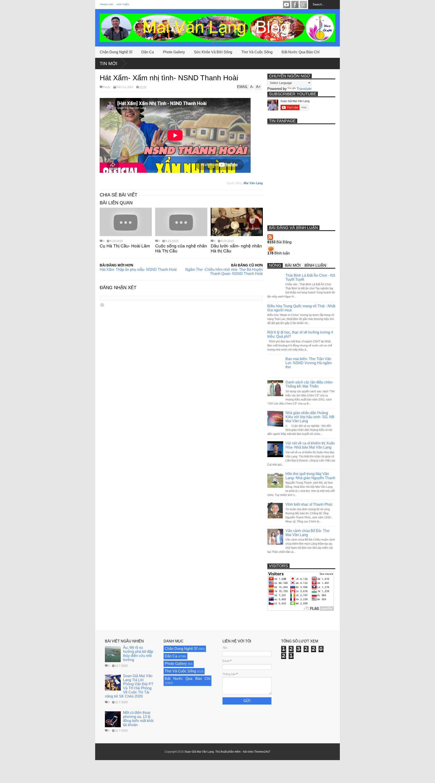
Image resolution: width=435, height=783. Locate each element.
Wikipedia (303, 4)
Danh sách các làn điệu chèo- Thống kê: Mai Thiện (309, 384)
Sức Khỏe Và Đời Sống (213, 52)
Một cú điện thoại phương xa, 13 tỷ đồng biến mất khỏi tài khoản (138, 719)
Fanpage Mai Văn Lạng (295, 4)
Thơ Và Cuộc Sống (257, 52)
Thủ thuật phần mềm (228, 751)
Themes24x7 (262, 751)
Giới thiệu (122, 4)
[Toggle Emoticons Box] (102, 304)
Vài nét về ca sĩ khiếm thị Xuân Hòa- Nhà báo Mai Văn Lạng (310, 445)
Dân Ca (147, 52)
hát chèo (248, 751)
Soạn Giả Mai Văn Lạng (199, 751)
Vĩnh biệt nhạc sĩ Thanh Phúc (309, 504)
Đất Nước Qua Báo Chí (300, 52)
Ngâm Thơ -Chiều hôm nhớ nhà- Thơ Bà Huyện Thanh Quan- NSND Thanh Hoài (224, 272)
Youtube (286, 4)
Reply (106, 87)
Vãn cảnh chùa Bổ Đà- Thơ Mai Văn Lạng (307, 533)
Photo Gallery (174, 52)
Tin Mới (108, 63)
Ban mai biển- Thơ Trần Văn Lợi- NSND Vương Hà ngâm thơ (308, 363)
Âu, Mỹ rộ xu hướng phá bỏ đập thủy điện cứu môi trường (138, 654)
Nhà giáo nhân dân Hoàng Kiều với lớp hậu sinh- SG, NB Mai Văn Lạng (309, 417)
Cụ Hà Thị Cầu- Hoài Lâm (125, 246)
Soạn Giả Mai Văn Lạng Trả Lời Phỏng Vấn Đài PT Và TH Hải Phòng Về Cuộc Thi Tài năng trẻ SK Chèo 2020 (129, 686)
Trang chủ (106, 4)
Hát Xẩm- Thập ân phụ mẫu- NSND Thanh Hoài (138, 269)
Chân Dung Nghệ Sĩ (116, 52)
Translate (304, 89)
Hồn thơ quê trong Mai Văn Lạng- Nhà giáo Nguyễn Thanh (310, 476)
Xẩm (130, 87)
